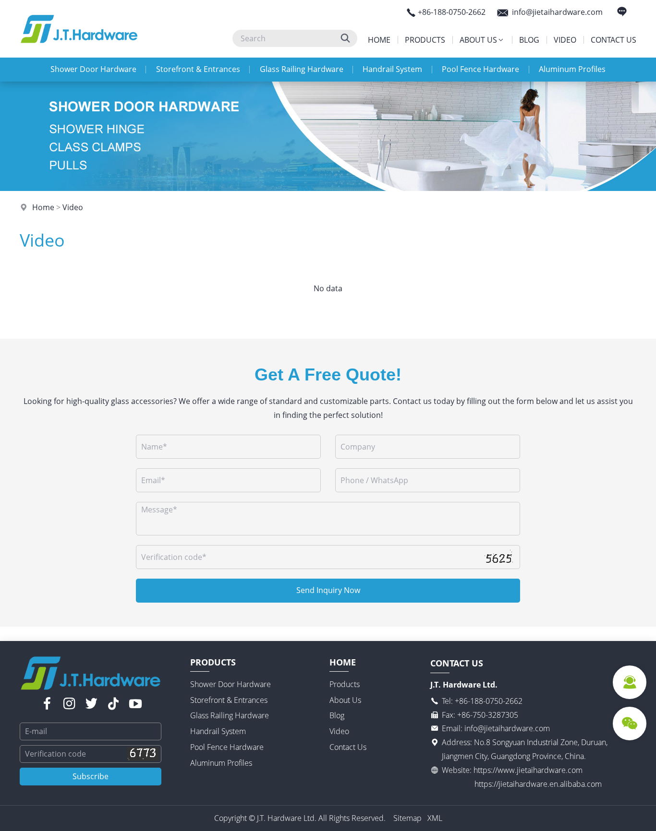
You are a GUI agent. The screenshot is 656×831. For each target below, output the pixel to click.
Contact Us (613, 40)
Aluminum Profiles (572, 69)
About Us (478, 40)
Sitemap (407, 818)
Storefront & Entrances (198, 69)
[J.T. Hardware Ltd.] (79, 54)
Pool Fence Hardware (480, 69)
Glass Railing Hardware (301, 69)
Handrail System (392, 69)
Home (379, 40)
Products (425, 40)
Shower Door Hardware (93, 69)
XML (434, 818)
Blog (529, 40)
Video (565, 40)
